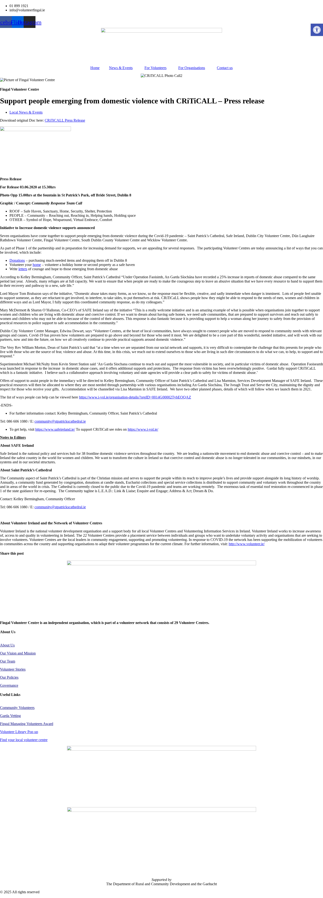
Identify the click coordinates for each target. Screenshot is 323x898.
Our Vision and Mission (18, 653)
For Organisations (191, 68)
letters (22, 269)
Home (95, 68)
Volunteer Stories (13, 669)
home (37, 265)
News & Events (121, 68)
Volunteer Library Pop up (19, 732)
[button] (317, 30)
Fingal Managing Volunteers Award (26, 724)
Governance (9, 685)
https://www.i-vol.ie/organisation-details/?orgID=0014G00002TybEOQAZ (135, 397)
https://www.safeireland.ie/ (55, 429)
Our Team (7, 661)
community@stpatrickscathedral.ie (60, 421)
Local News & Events (26, 112)
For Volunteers (155, 68)
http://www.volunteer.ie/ (247, 544)
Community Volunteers (17, 708)
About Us (7, 645)
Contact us (225, 68)
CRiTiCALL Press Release (65, 120)
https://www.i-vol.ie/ (143, 429)
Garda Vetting (10, 716)
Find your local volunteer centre (24, 740)
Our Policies (9, 677)
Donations (17, 260)
